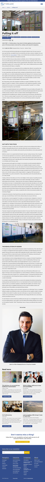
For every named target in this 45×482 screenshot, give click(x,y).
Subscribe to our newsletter (22, 441)
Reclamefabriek (30, 478)
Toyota (25, 474)
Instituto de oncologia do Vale (27, 469)
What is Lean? (37, 460)
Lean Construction (16, 460)
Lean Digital (15, 461)
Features (4, 463)
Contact (35, 466)
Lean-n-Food (15, 463)
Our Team (36, 463)
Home (3, 7)
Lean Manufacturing (17, 467)
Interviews (4, 468)
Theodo (25, 472)
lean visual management (6, 38)
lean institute (13, 54)
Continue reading (6, 396)
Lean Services (15, 472)
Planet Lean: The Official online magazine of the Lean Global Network (22, 0)
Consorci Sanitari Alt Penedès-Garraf (28, 462)
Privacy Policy (15, 478)
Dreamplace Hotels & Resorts (28, 465)
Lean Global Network (38, 461)
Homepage (4, 460)
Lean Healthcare (16, 471)
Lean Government (16, 469)
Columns (4, 466)
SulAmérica (26, 471)
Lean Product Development (15, 466)
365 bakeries (26, 460)
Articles (8, 7)
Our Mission (36, 465)
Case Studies (4, 465)
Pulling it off (15, 7)
